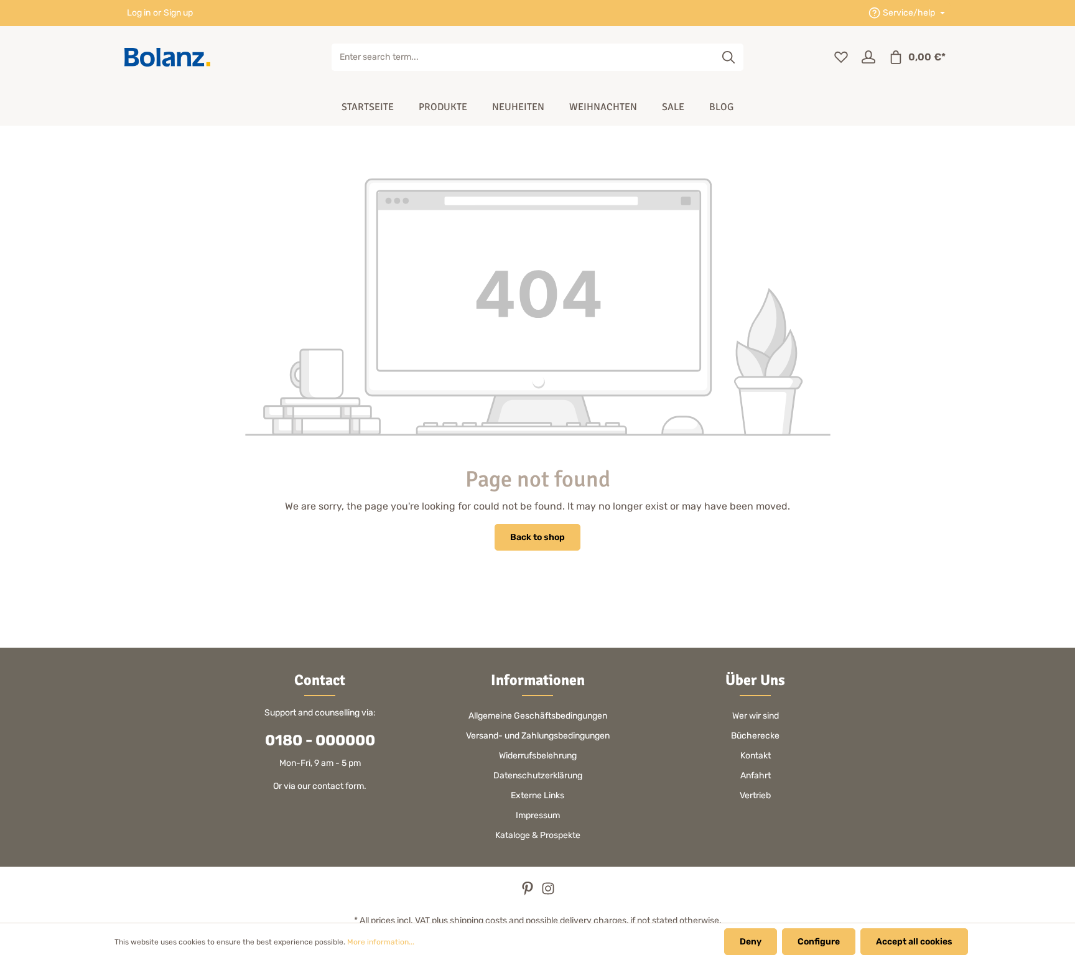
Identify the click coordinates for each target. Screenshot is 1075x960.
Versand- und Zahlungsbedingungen (538, 735)
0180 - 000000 (320, 740)
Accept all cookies (914, 941)
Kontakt (755, 755)
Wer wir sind (755, 716)
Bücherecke (755, 735)
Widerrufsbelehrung (538, 755)
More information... (380, 942)
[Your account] (868, 57)
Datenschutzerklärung (537, 775)
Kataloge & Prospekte (537, 835)
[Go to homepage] (167, 57)
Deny (750, 941)
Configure (819, 941)
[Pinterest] (528, 892)
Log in (139, 13)
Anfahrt (755, 775)
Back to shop (537, 537)
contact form (338, 786)
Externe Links (537, 795)
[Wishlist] (841, 57)
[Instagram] (548, 892)
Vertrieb (755, 795)
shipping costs (478, 920)
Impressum (538, 815)
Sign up (178, 13)
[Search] (728, 57)
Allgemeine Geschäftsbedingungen (537, 716)
